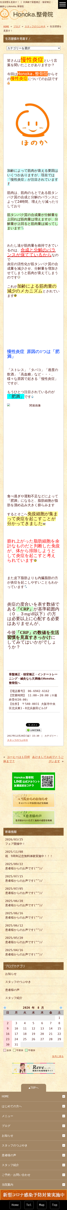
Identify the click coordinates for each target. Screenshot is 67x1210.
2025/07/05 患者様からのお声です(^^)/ (24, 891)
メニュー (7, 1116)
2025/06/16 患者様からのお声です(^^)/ (24, 915)
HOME (6, 26)
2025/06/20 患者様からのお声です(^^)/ (24, 903)
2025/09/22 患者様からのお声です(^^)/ (24, 866)
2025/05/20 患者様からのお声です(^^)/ (24, 940)
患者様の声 (12, 990)
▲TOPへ (34, 1087)
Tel (29, 1205)
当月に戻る (58, 1056)
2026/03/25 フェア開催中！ (15, 841)
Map (41, 1205)
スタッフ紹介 (13, 998)
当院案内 (7, 1184)
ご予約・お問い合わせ (16, 1175)
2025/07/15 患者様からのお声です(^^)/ (24, 878)
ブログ (16, 26)
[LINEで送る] (34, 730)
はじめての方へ (12, 1106)
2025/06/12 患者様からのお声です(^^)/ (24, 928)
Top (54, 1205)
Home (15, 1205)
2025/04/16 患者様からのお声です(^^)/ (24, 952)
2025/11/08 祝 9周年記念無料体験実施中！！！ (29, 854)
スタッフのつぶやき (35, 26)
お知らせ (11, 974)
